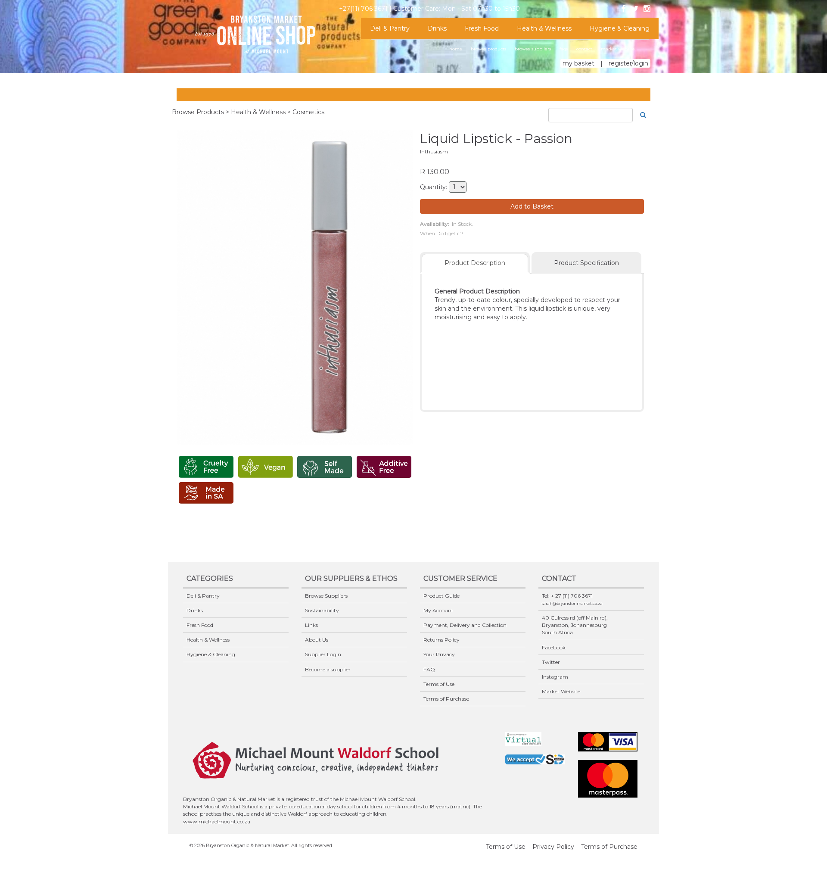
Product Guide (441, 595)
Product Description (475, 263)
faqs (564, 49)
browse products (488, 49)
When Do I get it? (441, 233)
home (455, 49)
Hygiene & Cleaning (620, 28)
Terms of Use (438, 684)
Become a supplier (328, 669)
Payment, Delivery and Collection (465, 625)
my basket (578, 63)
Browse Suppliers (326, 595)
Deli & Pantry (390, 28)
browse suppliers (533, 49)
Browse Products (198, 112)
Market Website (561, 691)
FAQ (429, 669)
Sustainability (322, 610)
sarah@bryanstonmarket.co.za (572, 603)
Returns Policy (441, 639)
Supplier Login (323, 654)
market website (618, 49)
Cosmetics (308, 112)
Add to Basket (531, 206)
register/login (628, 63)
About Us (316, 639)
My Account (438, 610)
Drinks (437, 28)
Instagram (555, 676)
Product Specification (586, 263)
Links (311, 625)
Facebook (554, 647)
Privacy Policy (553, 847)
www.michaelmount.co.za (216, 821)
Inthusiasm (434, 151)
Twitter (551, 662)
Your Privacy (439, 654)
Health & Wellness (544, 28)
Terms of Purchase (446, 698)
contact (584, 49)
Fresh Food (482, 28)
